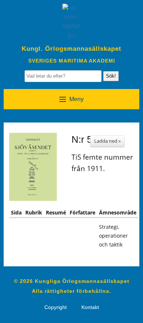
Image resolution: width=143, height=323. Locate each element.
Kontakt (90, 307)
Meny (76, 99)
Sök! (111, 76)
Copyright (55, 307)
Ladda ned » (107, 141)
